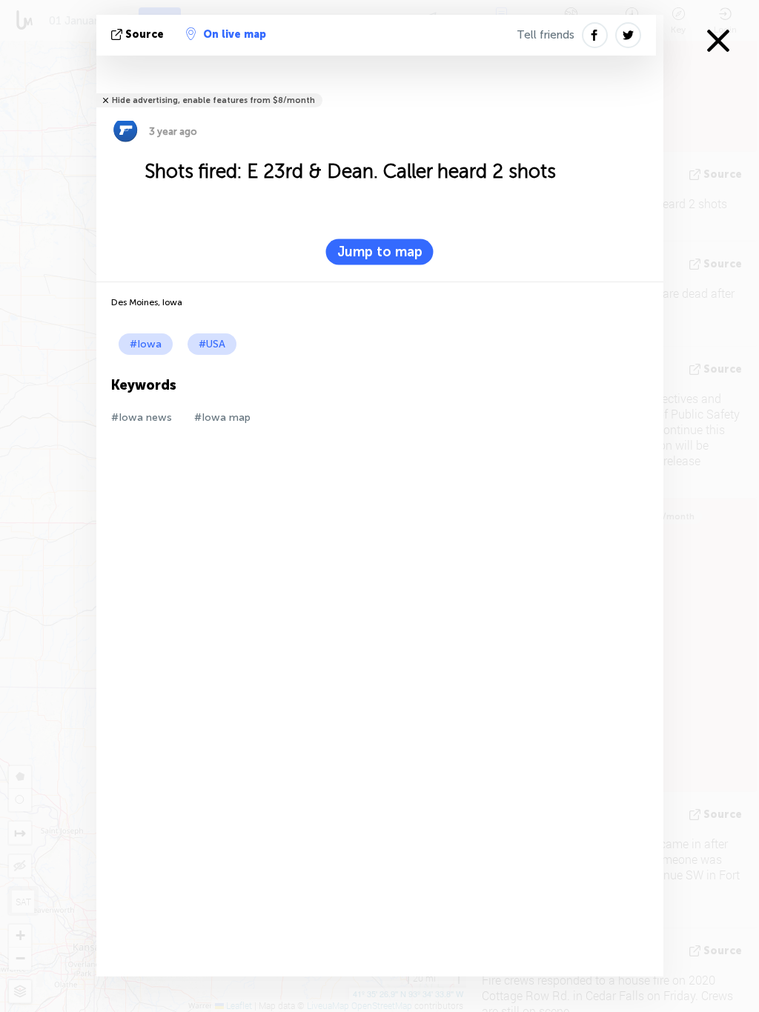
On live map (234, 34)
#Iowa (146, 344)
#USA (212, 344)
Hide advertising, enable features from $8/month (213, 100)
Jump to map (379, 252)
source (144, 34)
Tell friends (545, 34)
